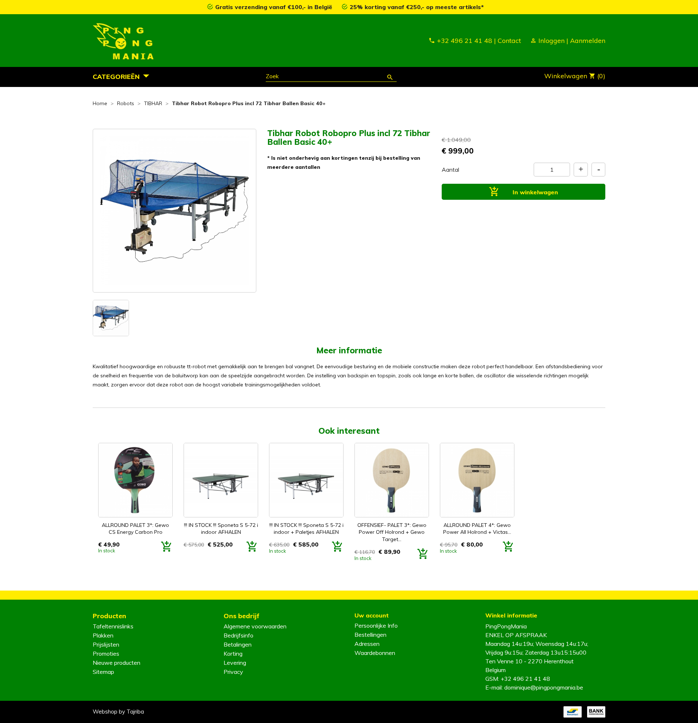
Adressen (367, 643)
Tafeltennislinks (113, 626)
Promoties (106, 653)
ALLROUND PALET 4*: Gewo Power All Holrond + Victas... (477, 529)
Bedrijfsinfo (238, 635)
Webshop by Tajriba (118, 711)
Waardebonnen (374, 652)
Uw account (371, 615)
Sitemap (103, 671)
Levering (235, 662)
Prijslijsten (106, 644)
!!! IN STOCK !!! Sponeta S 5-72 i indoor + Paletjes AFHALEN (306, 529)
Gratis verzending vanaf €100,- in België (274, 7)
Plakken (103, 635)
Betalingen (238, 644)
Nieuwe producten (116, 662)
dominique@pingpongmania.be (543, 687)
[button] (123, 76)
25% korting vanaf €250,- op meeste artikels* (417, 7)
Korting (233, 653)
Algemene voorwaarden (255, 626)
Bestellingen (370, 634)
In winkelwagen (534, 192)
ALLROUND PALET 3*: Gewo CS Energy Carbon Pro (135, 529)
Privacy (233, 671)
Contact (509, 40)
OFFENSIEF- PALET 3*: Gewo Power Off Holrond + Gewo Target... (391, 532)
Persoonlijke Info (376, 625)
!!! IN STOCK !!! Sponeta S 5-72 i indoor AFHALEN (221, 529)
